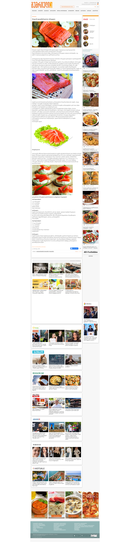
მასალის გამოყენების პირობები (39, 246)
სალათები (56, 527)
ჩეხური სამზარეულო (79, 524)
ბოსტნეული (77, 527)
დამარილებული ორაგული (42, 251)
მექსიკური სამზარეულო (39, 525)
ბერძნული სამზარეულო (60, 524)
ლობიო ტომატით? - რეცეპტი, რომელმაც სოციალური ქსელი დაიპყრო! (90, 111)
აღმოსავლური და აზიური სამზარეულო (84, 525)
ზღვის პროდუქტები (38, 527)
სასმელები (36, 531)
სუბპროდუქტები (58, 528)
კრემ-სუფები (36, 526)
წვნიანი (35, 529)
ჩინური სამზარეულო (59, 525)
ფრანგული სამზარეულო (80, 523)
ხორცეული (56, 526)
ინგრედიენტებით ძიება (67, 6)
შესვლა (86, 2)
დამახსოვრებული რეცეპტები (89, 4)
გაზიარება (75, 248)
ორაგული (51, 251)
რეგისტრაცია (93, 2)
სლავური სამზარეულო (39, 524)
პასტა (34, 528)
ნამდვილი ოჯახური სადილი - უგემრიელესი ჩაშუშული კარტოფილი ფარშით (90, 130)
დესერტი (76, 528)
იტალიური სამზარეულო (60, 523)
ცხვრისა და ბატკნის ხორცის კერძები (83, 526)
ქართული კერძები (37, 523)
